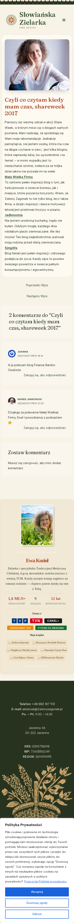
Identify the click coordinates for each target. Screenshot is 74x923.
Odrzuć (37, 914)
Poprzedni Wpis (37, 285)
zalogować (30, 463)
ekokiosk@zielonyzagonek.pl (42, 709)
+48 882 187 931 (43, 704)
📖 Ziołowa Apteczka (18, 642)
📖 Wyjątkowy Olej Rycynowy (22, 650)
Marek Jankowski (29, 399)
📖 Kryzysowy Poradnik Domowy (49, 642)
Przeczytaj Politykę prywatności (45, 881)
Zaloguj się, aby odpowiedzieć (45, 375)
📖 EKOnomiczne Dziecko (51, 657)
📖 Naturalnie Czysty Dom (54, 650)
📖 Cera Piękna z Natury (22, 657)
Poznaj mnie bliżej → (37, 665)
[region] (37, 870)
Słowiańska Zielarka (38, 18)
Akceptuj (37, 892)
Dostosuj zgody (37, 903)
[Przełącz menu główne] (64, 20)
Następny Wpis (37, 296)
